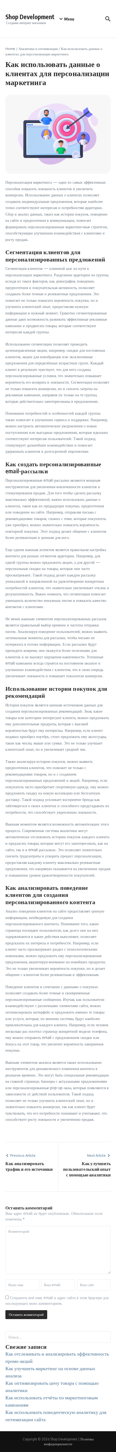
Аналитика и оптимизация (38, 48)
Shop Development (29, 17)
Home (10, 48)
